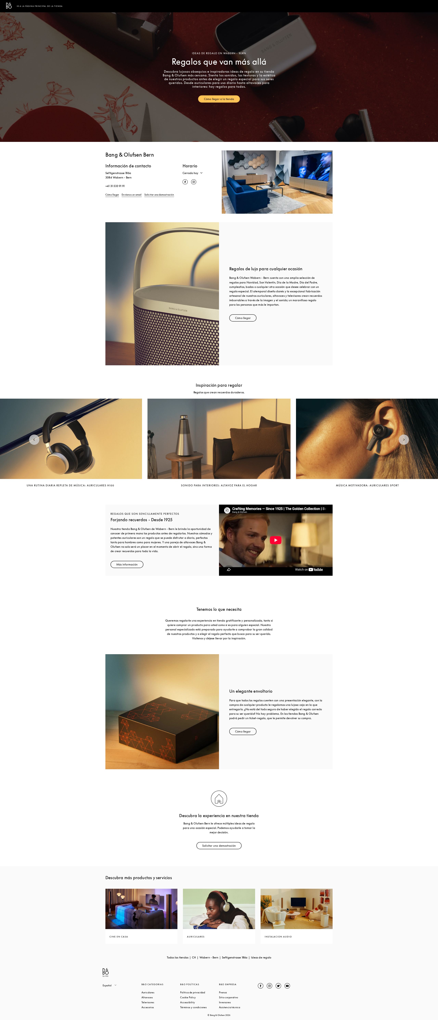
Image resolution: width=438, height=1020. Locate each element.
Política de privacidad (199, 992)
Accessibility (199, 1002)
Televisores (160, 1002)
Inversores (238, 1002)
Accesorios (160, 1007)
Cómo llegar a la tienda (222, 99)
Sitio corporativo (238, 997)
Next (404, 440)
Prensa (236, 992)
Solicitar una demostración (159, 194)
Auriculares (160, 992)
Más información (129, 565)
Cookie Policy (199, 997)
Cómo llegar (112, 194)
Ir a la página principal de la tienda (40, 6)
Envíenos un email (131, 194)
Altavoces (160, 997)
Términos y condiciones (199, 1007)
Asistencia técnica (238, 1007)
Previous (34, 440)
